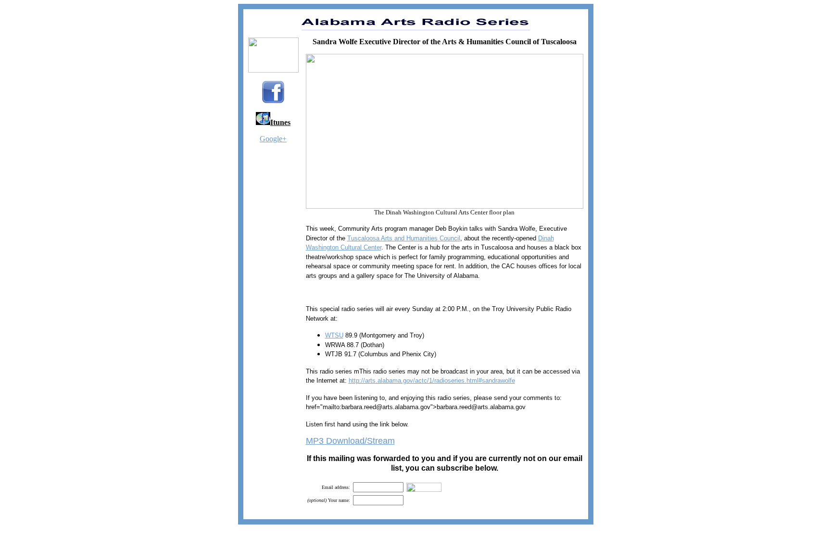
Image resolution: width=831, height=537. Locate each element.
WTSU (334, 335)
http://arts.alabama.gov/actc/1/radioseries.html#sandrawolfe (432, 380)
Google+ (273, 139)
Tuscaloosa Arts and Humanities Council (403, 238)
